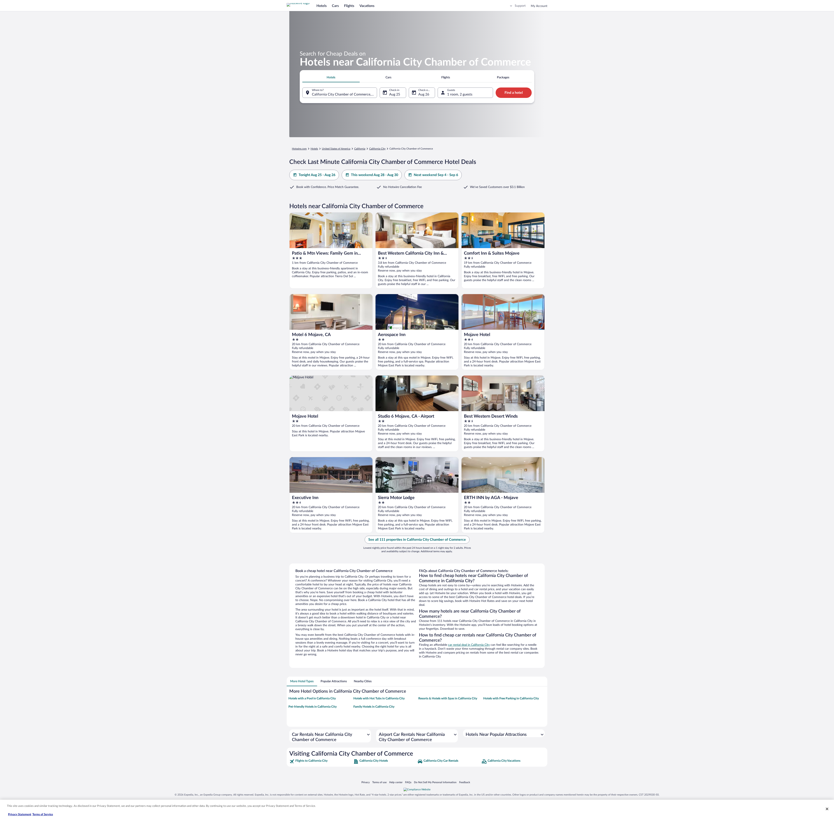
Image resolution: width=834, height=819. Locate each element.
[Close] (827, 809)
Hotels (321, 6)
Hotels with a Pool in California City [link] (312, 698)
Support (520, 5)
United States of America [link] (336, 148)
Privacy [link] (365, 782)
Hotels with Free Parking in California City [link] (511, 698)
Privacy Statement (19, 814)
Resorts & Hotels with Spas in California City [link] (447, 698)
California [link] (359, 148)
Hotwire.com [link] (299, 148)
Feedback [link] (464, 782)
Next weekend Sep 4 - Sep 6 (436, 175)
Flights (349, 6)
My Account (539, 6)
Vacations (366, 6)
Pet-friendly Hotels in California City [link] (312, 706)
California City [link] (377, 148)
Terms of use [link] (379, 782)
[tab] (331, 77)
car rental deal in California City (469, 644)
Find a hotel (514, 92)
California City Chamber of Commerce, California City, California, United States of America (344, 94)
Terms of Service (42, 814)
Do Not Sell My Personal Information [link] (435, 782)
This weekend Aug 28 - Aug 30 (374, 175)
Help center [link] (395, 782)
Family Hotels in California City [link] (373, 706)
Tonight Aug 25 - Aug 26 (317, 175)
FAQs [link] (408, 782)
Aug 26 (423, 94)
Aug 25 (394, 94)
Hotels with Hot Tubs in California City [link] (379, 698)
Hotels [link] (314, 148)
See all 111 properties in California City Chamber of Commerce (417, 539)
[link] (320, 761)
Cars (335, 6)
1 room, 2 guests (459, 94)
